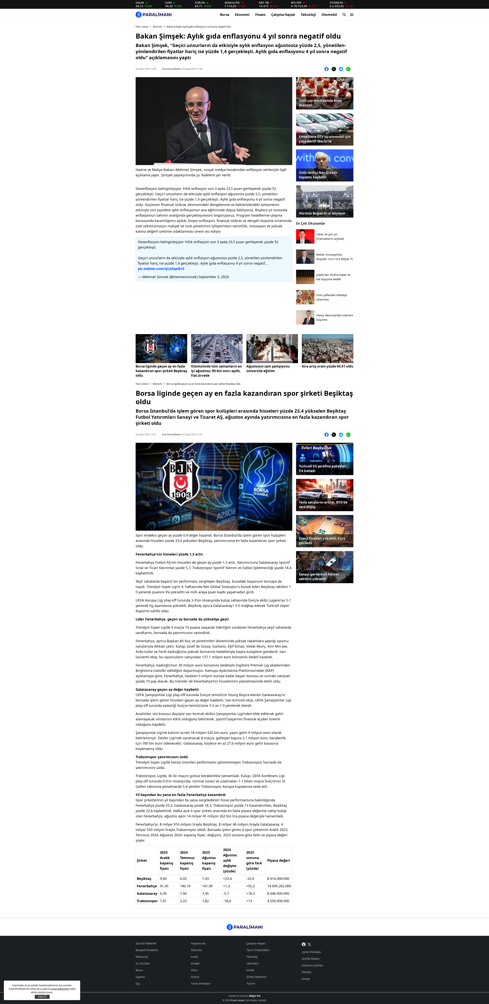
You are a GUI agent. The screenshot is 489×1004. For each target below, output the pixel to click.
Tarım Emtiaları (200, 983)
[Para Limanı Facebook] (304, 944)
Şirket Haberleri (256, 977)
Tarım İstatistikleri (258, 950)
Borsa (224, 14)
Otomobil (329, 14)
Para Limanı (142, 26)
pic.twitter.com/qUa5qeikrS (161, 268)
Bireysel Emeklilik (147, 950)
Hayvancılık (198, 943)
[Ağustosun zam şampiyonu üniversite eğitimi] (272, 348)
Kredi (194, 957)
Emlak (250, 970)
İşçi (138, 983)
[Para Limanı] (153, 15)
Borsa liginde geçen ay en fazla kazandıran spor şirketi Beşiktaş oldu (161, 371)
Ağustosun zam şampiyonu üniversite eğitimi (268, 368)
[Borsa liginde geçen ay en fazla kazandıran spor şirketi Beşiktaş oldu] (161, 348)
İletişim (306, 972)
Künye (306, 979)
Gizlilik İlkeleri (311, 958)
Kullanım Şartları (312, 965)
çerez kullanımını (60, 988)
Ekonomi (242, 14)
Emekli (195, 963)
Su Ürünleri (143, 963)
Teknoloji (308, 14)
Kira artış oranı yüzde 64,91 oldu (327, 366)
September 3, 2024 (213, 276)
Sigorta (140, 977)
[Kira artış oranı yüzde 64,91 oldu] (327, 348)
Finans (260, 14)
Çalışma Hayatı (283, 14)
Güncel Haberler (146, 943)
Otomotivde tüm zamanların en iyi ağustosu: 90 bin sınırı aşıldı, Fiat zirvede (216, 371)
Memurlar (142, 957)
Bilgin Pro (255, 996)
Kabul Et (42, 996)
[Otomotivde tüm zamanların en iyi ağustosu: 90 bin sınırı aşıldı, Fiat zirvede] (217, 348)
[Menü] (351, 15)
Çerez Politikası (311, 952)
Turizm (250, 983)
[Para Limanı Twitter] (309, 944)
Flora (194, 970)
